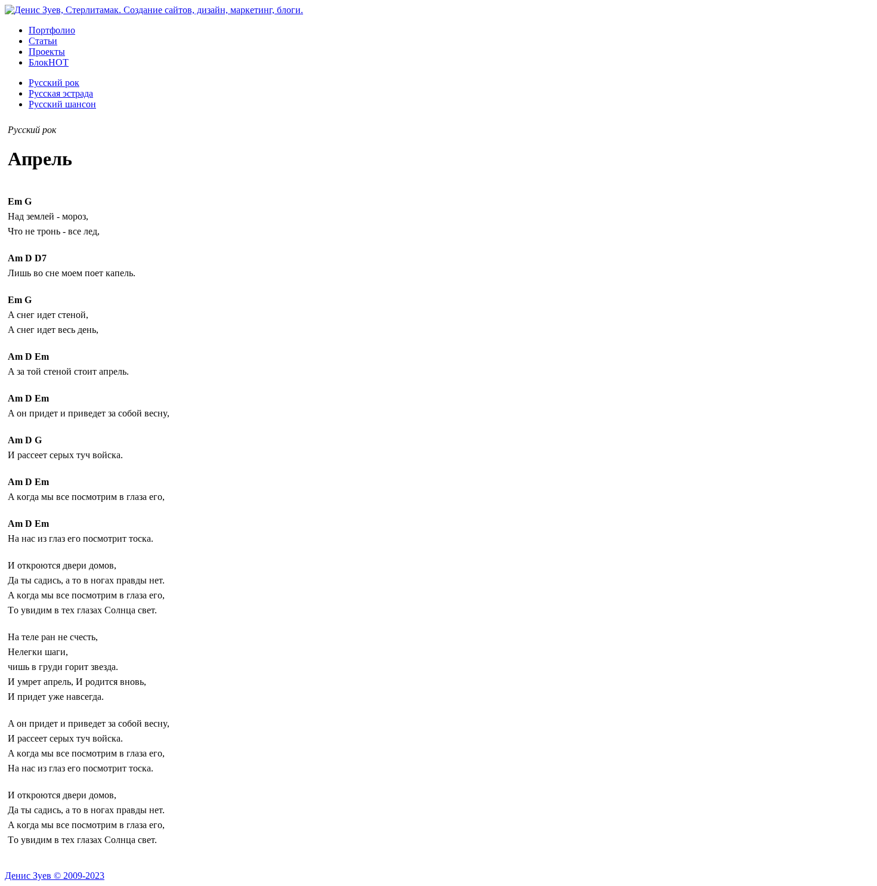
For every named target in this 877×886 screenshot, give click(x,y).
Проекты (47, 52)
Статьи (43, 41)
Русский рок (54, 83)
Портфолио (52, 30)
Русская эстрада (61, 93)
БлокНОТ (49, 62)
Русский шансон (62, 104)
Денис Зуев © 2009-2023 (54, 875)
